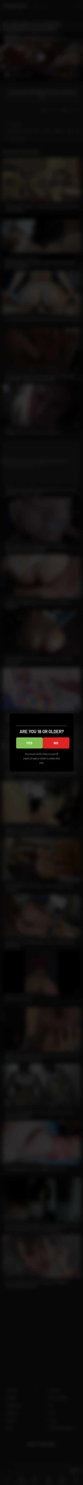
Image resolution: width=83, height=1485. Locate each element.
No (56, 743)
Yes (29, 743)
